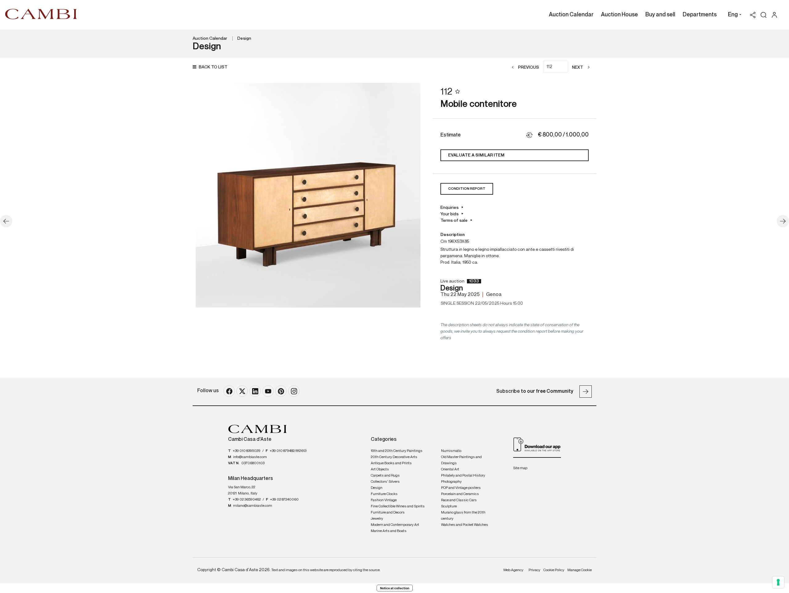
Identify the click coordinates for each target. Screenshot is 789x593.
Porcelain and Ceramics (460, 494)
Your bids (449, 214)
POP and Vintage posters (461, 488)
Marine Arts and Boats (389, 531)
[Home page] (41, 14)
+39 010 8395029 (246, 451)
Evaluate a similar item (476, 155)
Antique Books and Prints (391, 463)
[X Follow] (242, 391)
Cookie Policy (553, 570)
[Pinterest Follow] (281, 391)
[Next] (783, 221)
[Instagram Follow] (294, 391)
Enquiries (449, 207)
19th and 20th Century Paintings (397, 451)
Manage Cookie (579, 570)
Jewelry (377, 519)
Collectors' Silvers (385, 482)
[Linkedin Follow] (255, 391)
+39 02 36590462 (247, 500)
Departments (700, 15)
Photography (451, 482)
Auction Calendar (571, 15)
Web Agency (513, 570)
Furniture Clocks (384, 494)
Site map (520, 468)
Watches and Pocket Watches (464, 525)
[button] (733, 15)
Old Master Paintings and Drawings (461, 460)
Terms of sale (454, 220)
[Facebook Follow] (229, 391)
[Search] (764, 15)
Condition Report (466, 189)
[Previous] (6, 221)
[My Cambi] (776, 15)
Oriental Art (450, 469)
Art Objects (380, 469)
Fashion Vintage (384, 500)
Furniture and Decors (388, 512)
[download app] (537, 444)
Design (244, 38)
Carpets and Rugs (385, 475)
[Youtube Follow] (268, 391)
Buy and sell (660, 15)
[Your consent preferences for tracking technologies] (778, 582)
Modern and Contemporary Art (395, 525)
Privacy (534, 570)
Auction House (619, 15)
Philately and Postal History (463, 475)
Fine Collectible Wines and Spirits (398, 506)
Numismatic (451, 451)
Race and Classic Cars (459, 500)
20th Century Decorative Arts (394, 457)
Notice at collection (394, 588)
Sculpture (449, 506)
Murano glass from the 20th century (463, 516)
